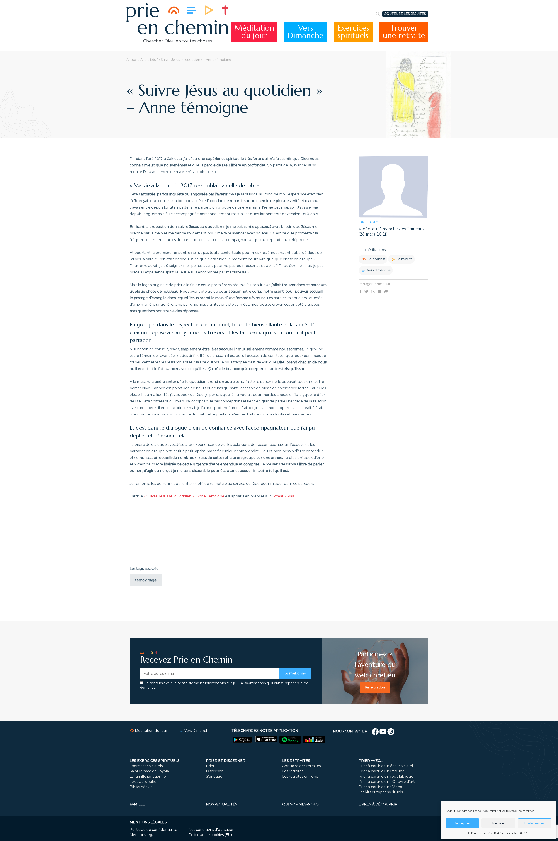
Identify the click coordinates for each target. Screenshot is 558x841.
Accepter (462, 823)
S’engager (215, 776)
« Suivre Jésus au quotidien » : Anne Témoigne (184, 496)
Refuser (498, 823)
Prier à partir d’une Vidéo (380, 787)
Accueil (132, 60)
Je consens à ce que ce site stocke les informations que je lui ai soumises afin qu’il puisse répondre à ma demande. (224, 685)
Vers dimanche (378, 270)
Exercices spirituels (146, 766)
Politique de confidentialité (510, 833)
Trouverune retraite (404, 31)
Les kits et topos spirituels (381, 792)
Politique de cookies (480, 833)
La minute (404, 259)
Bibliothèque (141, 787)
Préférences (534, 823)
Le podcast (376, 259)
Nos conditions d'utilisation (212, 829)
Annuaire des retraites (301, 766)
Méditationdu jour (254, 31)
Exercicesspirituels (353, 31)
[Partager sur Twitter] (366, 291)
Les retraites (296, 761)
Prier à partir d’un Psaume (382, 771)
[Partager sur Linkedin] (373, 291)
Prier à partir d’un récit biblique (386, 776)
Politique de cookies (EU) (210, 835)
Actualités (148, 60)
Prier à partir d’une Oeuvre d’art (387, 782)
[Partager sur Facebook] (360, 291)
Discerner (214, 771)
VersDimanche (305, 31)
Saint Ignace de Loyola (149, 771)
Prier (210, 766)
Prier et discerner (225, 761)
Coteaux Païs (283, 496)
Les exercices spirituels (155, 761)
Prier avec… (371, 761)
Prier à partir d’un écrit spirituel (386, 766)
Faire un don (375, 687)
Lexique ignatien (144, 782)
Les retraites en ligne (300, 776)
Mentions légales (144, 835)
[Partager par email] (379, 291)
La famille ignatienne (148, 776)
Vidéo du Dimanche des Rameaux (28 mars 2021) (392, 231)
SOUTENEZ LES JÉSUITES (405, 14)
